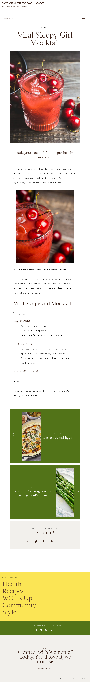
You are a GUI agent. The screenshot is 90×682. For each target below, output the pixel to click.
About (32, 626)
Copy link (18, 371)
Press (49, 626)
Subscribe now (45, 669)
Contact (57, 626)
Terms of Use (53, 679)
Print (32, 371)
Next (83, 19)
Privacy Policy (64, 679)
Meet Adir (41, 626)
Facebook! (34, 395)
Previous (8, 19)
